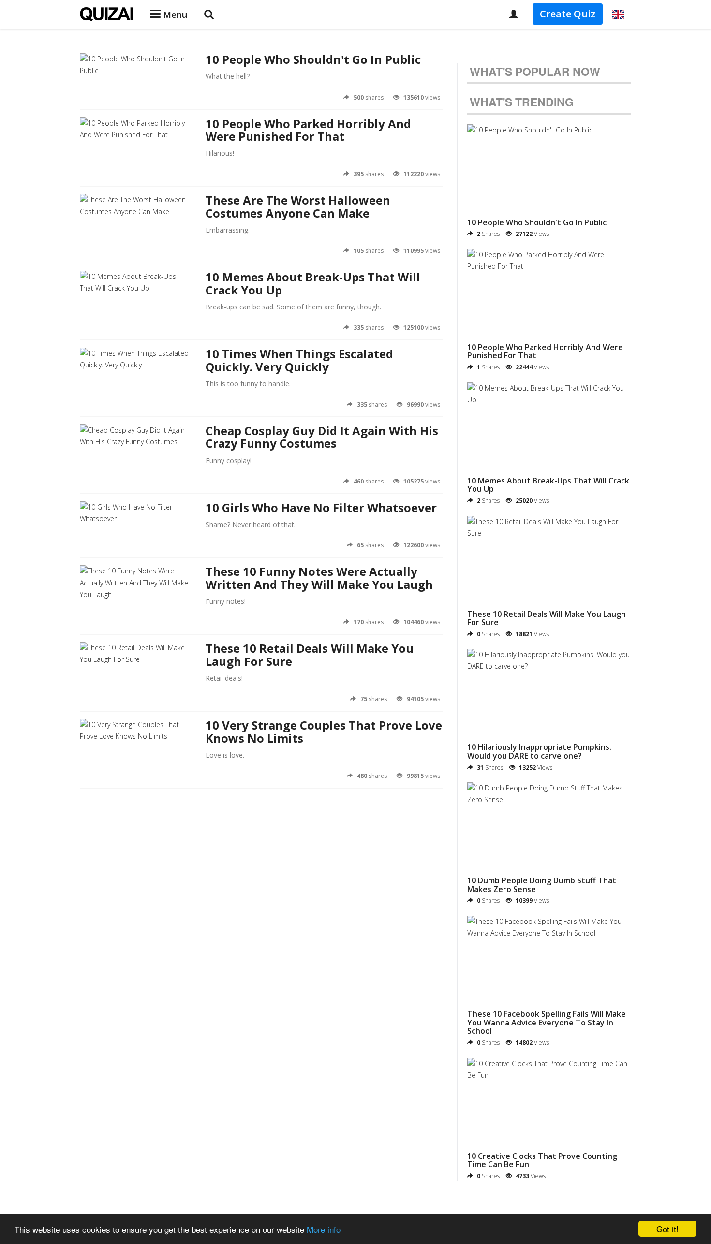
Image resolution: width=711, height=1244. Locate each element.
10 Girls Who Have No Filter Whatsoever (321, 507)
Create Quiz (567, 13)
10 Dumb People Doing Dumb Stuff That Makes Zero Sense (541, 884)
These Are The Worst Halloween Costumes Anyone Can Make (298, 206)
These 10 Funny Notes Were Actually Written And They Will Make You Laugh (319, 577)
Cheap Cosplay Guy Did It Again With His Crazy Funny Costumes (322, 437)
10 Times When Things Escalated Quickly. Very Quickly (299, 360)
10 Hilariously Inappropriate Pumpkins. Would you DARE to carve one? (539, 751)
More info (324, 1229)
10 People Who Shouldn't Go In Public (313, 59)
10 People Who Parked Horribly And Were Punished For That (308, 130)
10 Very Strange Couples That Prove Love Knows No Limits (324, 731)
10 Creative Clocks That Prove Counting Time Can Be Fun (542, 1160)
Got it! (667, 1229)
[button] (618, 14)
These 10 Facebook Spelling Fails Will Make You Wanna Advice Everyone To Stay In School (546, 1022)
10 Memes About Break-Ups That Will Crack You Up (313, 283)
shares (369, 97)
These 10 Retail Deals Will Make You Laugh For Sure (310, 654)
